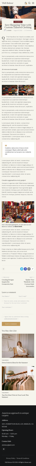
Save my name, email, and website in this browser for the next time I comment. (16, 302)
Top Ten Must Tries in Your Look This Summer (15, 396)
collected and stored (10, 318)
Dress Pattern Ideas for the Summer (15, 363)
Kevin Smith (18, 226)
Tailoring (18, 21)
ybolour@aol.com (8, 445)
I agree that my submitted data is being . (16, 317)
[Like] (3, 269)
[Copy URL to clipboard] (32, 269)
